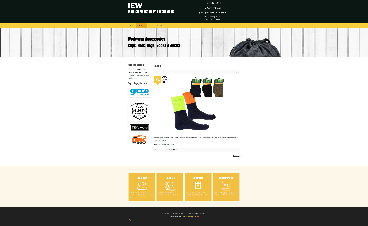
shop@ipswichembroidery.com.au (213, 12)
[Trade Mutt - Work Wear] (139, 111)
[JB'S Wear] (139, 127)
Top (130, 220)
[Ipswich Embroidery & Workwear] (135, 5)
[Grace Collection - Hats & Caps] (139, 92)
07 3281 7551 (213, 2)
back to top (236, 156)
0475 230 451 (213, 8)
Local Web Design (188, 217)
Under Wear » (173, 150)
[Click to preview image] (197, 104)
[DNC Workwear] (139, 139)
